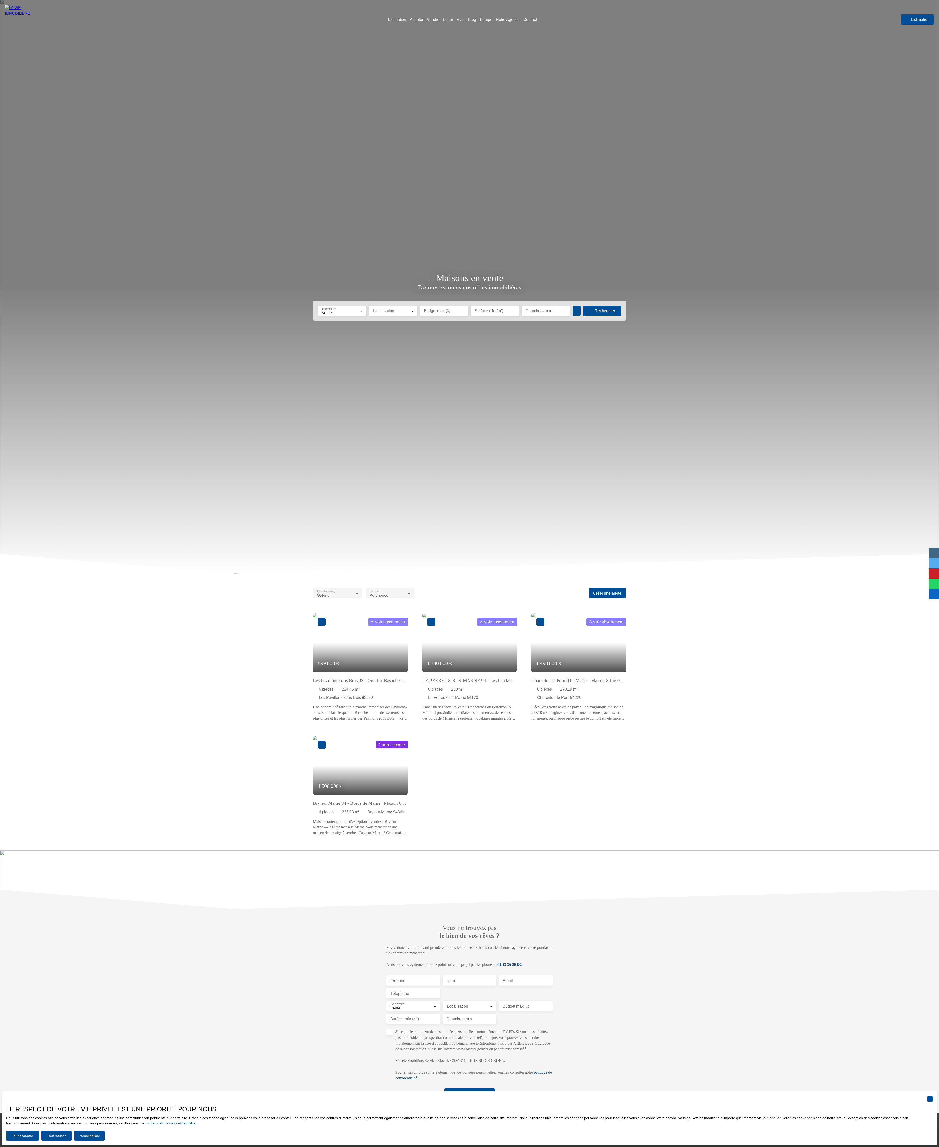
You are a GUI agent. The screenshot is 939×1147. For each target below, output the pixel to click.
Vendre (433, 19)
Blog (472, 19)
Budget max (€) (437, 311)
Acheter (416, 19)
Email (508, 981)
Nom (451, 981)
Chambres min (459, 1019)
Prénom (397, 981)
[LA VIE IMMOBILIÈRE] (25, 19)
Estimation (397, 19)
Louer (448, 19)
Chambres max (538, 311)
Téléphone (399, 993)
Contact (530, 19)
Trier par (374, 591)
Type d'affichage (326, 591)
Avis (460, 19)
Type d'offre (328, 308)
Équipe (486, 19)
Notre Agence (508, 19)
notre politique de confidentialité (171, 1123)
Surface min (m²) (489, 311)
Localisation (383, 311)
